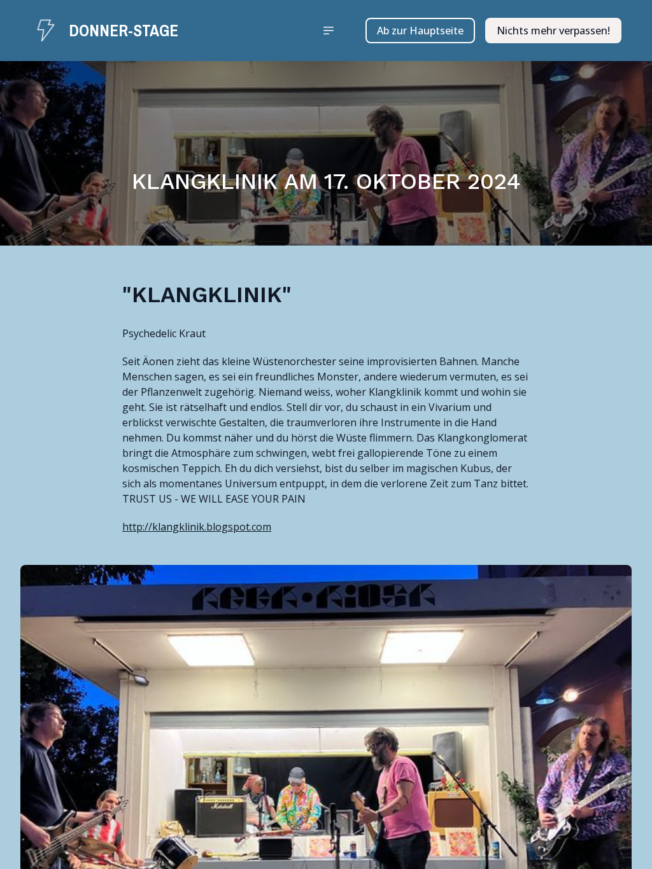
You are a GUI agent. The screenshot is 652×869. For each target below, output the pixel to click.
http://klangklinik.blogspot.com (196, 527)
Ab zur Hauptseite (420, 31)
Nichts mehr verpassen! (553, 31)
